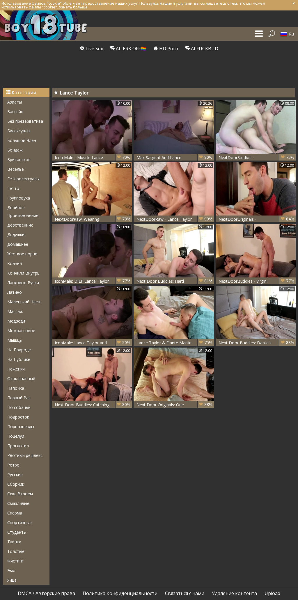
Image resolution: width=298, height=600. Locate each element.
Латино (14, 292)
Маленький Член (23, 302)
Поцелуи (15, 436)
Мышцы (14, 340)
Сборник (15, 484)
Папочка (15, 388)
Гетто (13, 188)
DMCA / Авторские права (46, 593)
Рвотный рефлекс (24, 455)
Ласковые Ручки (23, 282)
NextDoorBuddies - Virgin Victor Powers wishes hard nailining (256, 281)
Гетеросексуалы (23, 178)
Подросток (18, 417)
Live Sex (93, 48)
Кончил (14, 263)
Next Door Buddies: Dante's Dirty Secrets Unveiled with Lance (256, 343)
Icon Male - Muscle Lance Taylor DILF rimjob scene (92, 157)
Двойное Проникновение (22, 211)
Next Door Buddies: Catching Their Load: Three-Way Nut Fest (92, 405)
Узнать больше (73, 7)
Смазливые (18, 503)
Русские (15, 474)
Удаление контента (234, 593)
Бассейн (15, 111)
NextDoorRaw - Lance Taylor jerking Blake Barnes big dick (174, 219)
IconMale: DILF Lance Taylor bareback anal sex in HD (92, 281)
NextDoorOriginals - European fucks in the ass (256, 219)
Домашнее (17, 244)
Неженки (16, 369)
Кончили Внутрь (23, 273)
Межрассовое (21, 330)
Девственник (20, 225)
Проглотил (18, 445)
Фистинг (15, 561)
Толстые (15, 551)
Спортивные (19, 522)
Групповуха (18, 198)
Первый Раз (19, 397)
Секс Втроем (20, 493)
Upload (272, 593)
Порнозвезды (20, 426)
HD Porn (168, 48)
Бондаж (15, 150)
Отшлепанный (21, 378)
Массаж (15, 311)
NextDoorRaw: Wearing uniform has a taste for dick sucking (92, 219)
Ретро (13, 465)
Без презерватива (25, 121)
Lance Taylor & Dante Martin (174, 343)
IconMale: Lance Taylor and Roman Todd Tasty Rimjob (92, 343)
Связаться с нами (184, 593)
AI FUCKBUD (204, 48)
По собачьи (19, 407)
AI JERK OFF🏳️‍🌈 (130, 48)
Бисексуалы (18, 130)
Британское (19, 159)
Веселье (15, 169)
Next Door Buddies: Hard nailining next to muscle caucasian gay (174, 281)
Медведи (16, 321)
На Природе (19, 349)
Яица (12, 580)
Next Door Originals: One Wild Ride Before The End (174, 405)
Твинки (14, 541)
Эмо (11, 570)
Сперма (14, 513)
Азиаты (14, 102)
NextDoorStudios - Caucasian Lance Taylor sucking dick (256, 157)
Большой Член (21, 140)
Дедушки (15, 234)
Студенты (16, 532)
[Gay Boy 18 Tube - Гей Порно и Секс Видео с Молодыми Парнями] (46, 25)
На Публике (18, 359)
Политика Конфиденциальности (120, 593)
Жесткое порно (22, 254)
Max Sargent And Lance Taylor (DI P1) (174, 157)
